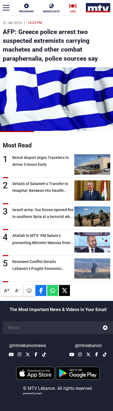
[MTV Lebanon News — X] (28, 354)
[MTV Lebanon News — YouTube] (11, 354)
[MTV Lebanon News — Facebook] (36, 354)
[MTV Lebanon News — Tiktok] (44, 354)
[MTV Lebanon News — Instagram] (19, 354)
